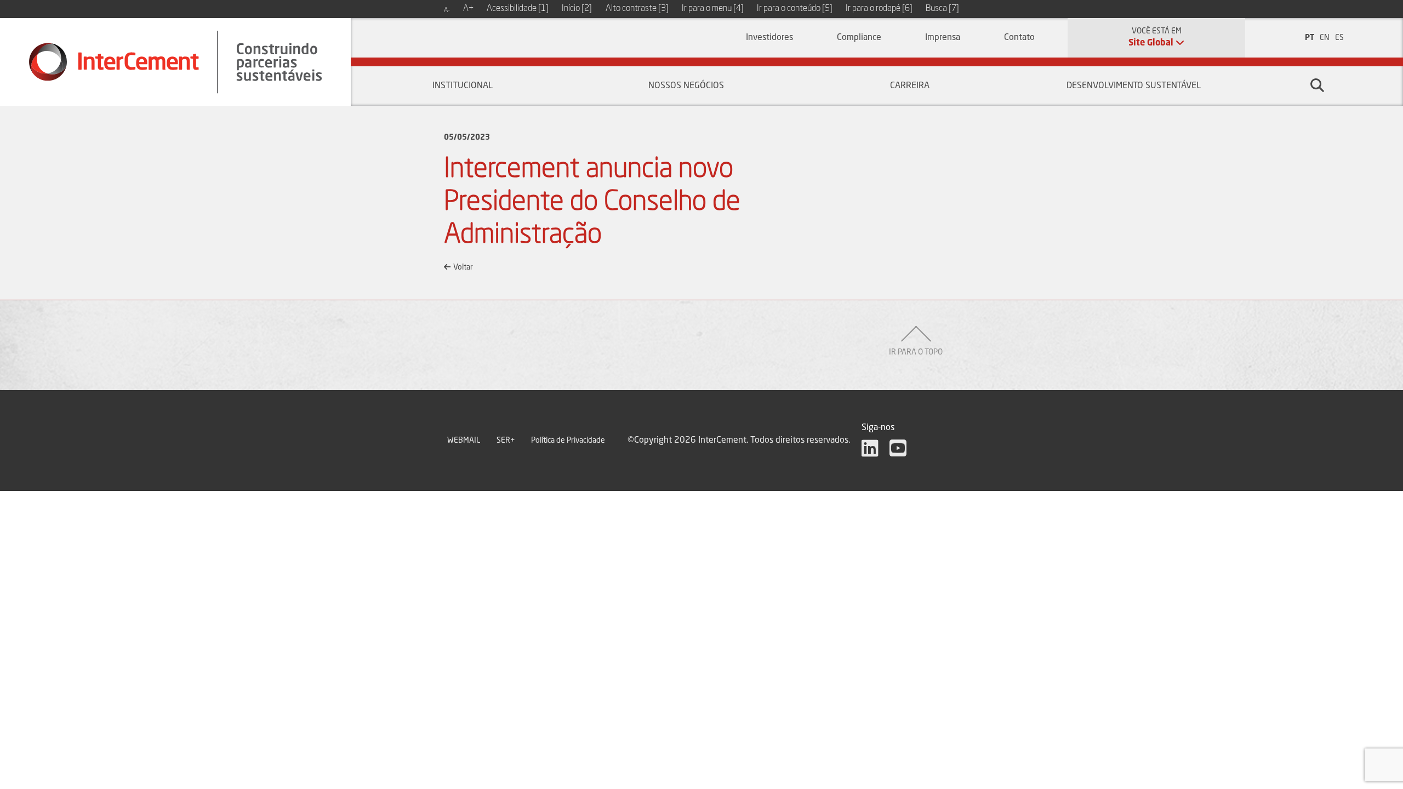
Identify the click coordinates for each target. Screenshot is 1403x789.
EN (1325, 38)
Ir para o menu (713, 8)
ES (1339, 38)
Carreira (909, 86)
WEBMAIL (463, 440)
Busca (942, 8)
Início (577, 8)
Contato (1019, 37)
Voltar (463, 267)
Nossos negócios (686, 86)
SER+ (506, 440)
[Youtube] (897, 448)
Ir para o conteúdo (794, 8)
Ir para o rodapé (879, 8)
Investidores (769, 37)
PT (1309, 38)
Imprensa (942, 37)
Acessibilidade (518, 8)
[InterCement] (175, 62)
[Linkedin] (870, 448)
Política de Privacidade (568, 440)
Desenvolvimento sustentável (1133, 86)
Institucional (462, 86)
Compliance (859, 37)
